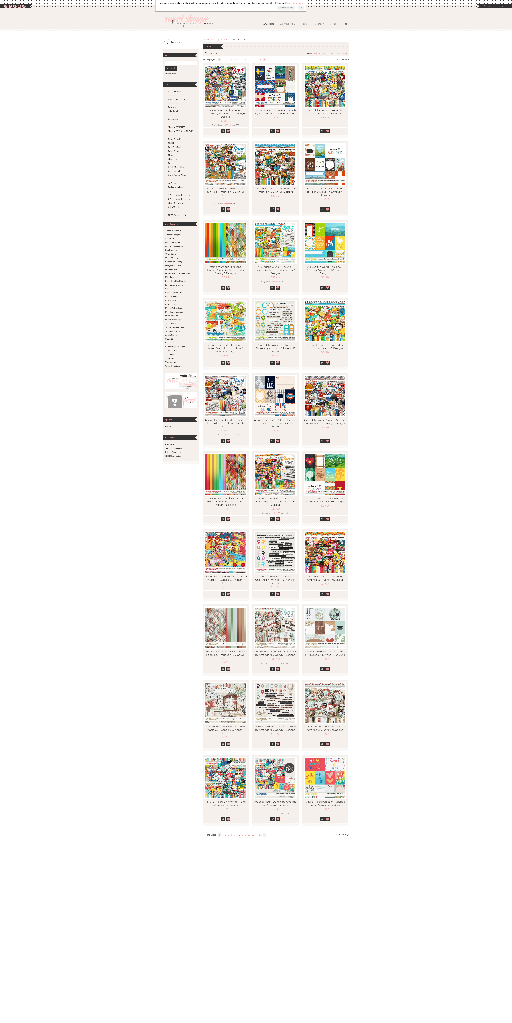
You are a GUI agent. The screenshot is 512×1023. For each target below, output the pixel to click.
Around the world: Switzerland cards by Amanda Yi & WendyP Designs (324, 192)
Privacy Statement (173, 452)
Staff (333, 24)
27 (260, 59)
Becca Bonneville (172, 242)
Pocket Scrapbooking (177, 187)
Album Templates (175, 203)
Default (331, 53)
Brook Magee (171, 250)
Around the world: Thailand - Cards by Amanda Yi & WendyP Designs (324, 270)
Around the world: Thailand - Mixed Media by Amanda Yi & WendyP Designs (225, 348)
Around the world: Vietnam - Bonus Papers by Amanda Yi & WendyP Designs (225, 502)
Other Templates (175, 207)
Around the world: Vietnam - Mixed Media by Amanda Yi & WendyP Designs (226, 580)
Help (346, 24)
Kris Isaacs (170, 289)
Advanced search (170, 73)
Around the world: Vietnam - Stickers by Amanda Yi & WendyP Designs (275, 580)
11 (253, 59)
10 (249, 59)
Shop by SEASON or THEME (180, 131)
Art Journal (172, 183)
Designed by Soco (173, 265)
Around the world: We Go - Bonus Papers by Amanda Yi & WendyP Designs (225, 655)
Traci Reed (170, 354)
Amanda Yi (169, 238)
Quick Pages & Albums (177, 175)
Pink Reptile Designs (174, 312)
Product (317, 53)
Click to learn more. (294, 3)
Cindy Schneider (172, 254)
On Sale (168, 426)
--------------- (173, 95)
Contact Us (170, 444)
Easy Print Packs (175, 147)
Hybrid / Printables (176, 167)
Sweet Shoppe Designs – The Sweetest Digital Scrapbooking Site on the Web (190, 20)
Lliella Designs (171, 304)
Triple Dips (169, 358)
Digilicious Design (172, 269)
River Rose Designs (173, 320)
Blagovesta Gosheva (174, 246)
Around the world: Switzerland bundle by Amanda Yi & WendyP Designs (225, 192)
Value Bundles (174, 111)
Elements (172, 155)
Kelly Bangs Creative (174, 285)
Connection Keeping (173, 262)
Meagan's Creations (173, 308)
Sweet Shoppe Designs (175, 347)
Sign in (488, 6)
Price (323, 53)
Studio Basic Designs (174, 331)
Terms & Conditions (173, 448)
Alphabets (172, 159)
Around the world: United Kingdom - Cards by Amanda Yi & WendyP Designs (275, 423)
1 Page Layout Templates (179, 195)
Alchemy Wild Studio (174, 231)
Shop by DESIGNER (221, 40)
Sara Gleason (171, 323)
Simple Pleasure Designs (175, 327)
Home (206, 40)
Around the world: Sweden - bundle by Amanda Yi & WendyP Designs (225, 114)
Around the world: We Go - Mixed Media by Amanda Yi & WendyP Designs (226, 730)
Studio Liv (169, 339)
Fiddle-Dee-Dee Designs (175, 281)
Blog (304, 24)
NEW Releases (174, 91)
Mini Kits (171, 143)
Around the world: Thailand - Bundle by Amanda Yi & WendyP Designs (275, 270)
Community (287, 24)
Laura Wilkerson (172, 296)
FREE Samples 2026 (177, 215)
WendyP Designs (172, 366)
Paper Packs (173, 151)
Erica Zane (170, 277)
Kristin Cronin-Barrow (174, 293)
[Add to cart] (223, 131)
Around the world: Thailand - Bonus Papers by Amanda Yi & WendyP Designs (225, 270)
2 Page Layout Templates (179, 199)
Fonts (170, 163)
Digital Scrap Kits (175, 139)
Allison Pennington (173, 235)
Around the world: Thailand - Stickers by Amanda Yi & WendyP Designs (275, 348)
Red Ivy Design (171, 316)
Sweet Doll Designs (173, 343)
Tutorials (319, 24)
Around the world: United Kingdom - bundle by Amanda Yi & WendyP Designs (226, 423)
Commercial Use (175, 119)
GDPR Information (173, 456)
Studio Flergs (171, 335)
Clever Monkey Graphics (175, 258)
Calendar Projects (175, 171)
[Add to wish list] (228, 131)
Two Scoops (170, 362)
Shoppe (268, 24)
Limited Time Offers (176, 99)
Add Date (344, 53)
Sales (338, 53)
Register (500, 6)
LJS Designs (170, 300)
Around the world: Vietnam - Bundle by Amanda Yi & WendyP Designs (275, 502)
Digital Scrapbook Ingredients (177, 273)
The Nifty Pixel (171, 350)
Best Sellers (173, 107)
